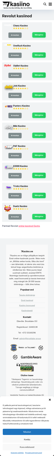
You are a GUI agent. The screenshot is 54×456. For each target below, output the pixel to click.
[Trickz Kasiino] (8, 189)
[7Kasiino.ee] (17, 5)
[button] (49, 399)
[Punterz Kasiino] (8, 107)
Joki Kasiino (19, 85)
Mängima (39, 35)
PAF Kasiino (19, 146)
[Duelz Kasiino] (7, 211)
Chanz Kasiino (20, 25)
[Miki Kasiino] (8, 128)
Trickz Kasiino (20, 186)
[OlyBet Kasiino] (7, 66)
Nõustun (27, 432)
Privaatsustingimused (33, 453)
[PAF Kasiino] (8, 148)
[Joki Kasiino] (8, 89)
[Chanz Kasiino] (7, 26)
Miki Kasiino (19, 126)
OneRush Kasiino (22, 45)
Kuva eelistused (27, 447)
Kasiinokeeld (27, 310)
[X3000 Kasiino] (8, 168)
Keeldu (27, 439)
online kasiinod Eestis (29, 226)
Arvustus (15, 35)
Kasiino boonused (27, 305)
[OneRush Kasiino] (7, 44)
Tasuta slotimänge (27, 295)
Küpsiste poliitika (17, 453)
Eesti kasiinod (27, 300)
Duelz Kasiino (20, 206)
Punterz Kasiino (21, 106)
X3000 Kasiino (20, 166)
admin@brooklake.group (30, 338)
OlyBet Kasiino (20, 65)
